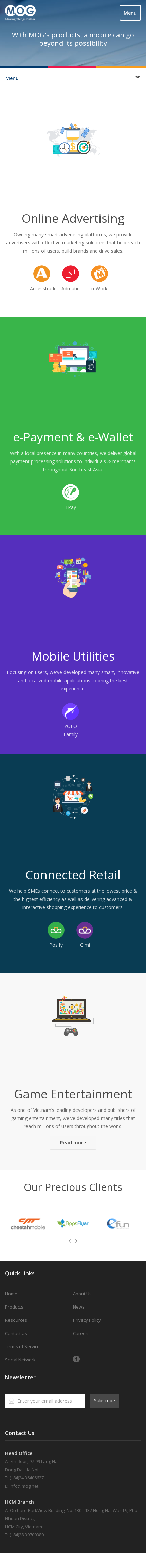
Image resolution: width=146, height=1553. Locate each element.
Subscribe (104, 1400)
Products (14, 1307)
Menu (130, 12)
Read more (73, 1142)
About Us (82, 1294)
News (79, 1307)
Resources (16, 1320)
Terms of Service (22, 1346)
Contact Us (16, 1333)
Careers (81, 1333)
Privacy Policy (87, 1320)
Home (11, 1294)
